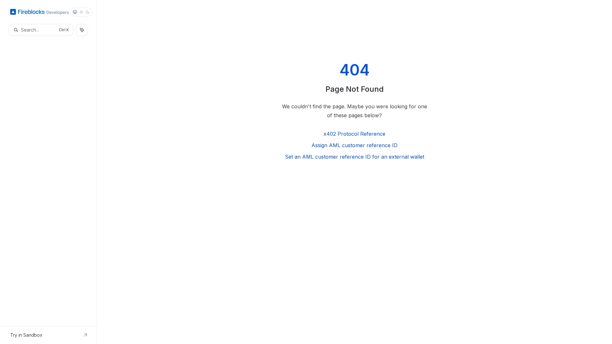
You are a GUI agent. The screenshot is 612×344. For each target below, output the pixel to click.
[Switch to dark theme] (87, 12)
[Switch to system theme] (75, 12)
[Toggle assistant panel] (82, 30)
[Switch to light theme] (81, 12)
